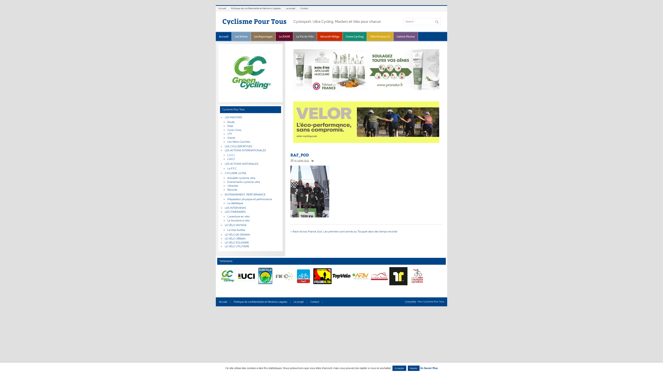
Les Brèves (241, 36)
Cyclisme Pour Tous (254, 21)
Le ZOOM (284, 36)
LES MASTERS (233, 117)
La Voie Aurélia (236, 230)
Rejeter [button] (413, 368)
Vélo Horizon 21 (380, 36)
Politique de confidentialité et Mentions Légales (256, 8)
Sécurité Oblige (329, 36)
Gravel (231, 137)
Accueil (222, 8)
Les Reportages (263, 36)
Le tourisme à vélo (238, 220)
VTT (229, 134)
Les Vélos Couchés (238, 141)
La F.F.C (232, 168)
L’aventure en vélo (238, 216)
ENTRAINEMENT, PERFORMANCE (245, 194)
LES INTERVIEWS (235, 207)
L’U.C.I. (231, 155)
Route (231, 122)
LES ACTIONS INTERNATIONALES (245, 150)
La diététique (235, 203)
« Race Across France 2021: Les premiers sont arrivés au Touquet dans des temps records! (343, 231)
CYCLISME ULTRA (235, 173)
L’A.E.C (231, 159)
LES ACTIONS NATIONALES (241, 163)
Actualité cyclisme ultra (241, 178)
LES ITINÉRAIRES (235, 211)
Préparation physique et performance (249, 199)
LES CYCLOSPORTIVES (238, 146)
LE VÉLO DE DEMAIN (237, 234)
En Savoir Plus (429, 368)
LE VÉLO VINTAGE (236, 225)
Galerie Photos (406, 36)
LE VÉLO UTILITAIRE (237, 246)
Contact (304, 8)
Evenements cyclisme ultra (243, 182)
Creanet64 (410, 301)
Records (232, 189)
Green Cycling (355, 36)
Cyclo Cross (234, 130)
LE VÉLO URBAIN (235, 238)
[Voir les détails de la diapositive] (227, 276)
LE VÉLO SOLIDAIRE (237, 242)
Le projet (290, 8)
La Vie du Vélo (305, 36)
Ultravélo (232, 185)
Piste (230, 126)
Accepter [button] (399, 368)
